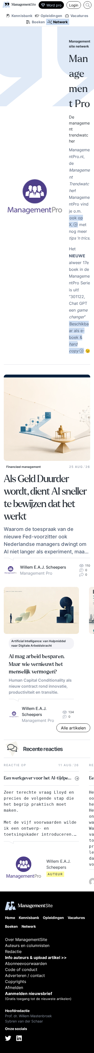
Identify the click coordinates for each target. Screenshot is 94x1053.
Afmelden (14, 987)
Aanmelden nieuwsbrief (28, 993)
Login (73, 5)
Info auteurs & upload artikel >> (36, 957)
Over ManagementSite (26, 939)
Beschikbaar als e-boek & (79, 337)
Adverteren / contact (25, 975)
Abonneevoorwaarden (26, 963)
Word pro (53, 5)
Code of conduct (21, 969)
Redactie (13, 951)
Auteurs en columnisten (27, 945)
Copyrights (15, 981)
